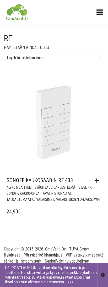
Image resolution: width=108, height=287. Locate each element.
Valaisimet (45, 199)
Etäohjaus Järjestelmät (56, 187)
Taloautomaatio (20, 199)
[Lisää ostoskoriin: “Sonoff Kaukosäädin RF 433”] (98, 180)
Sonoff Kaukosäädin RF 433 (40, 180)
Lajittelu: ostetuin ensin (25, 57)
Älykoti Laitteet (20, 187)
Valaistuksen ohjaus (74, 199)
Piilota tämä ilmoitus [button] (102, 275)
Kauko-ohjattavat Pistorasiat (46, 193)
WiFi (97, 199)
